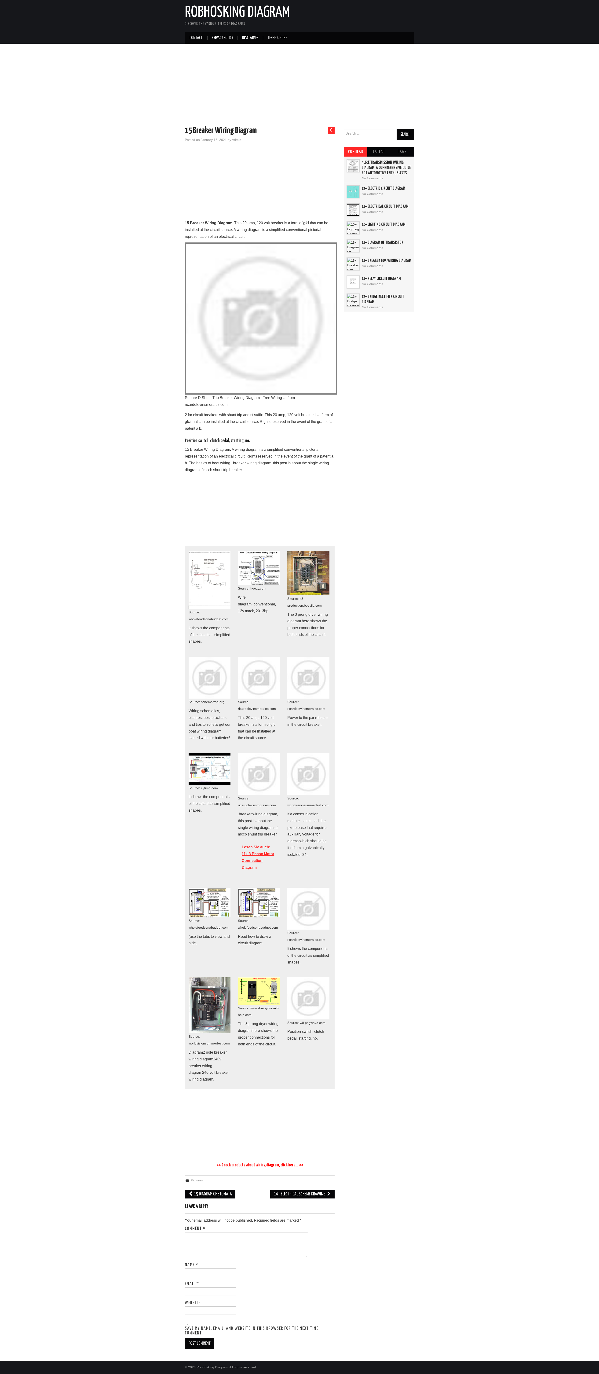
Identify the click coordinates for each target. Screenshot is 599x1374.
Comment (195, 1229)
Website (193, 1303)
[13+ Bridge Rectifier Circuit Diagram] (353, 300)
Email (192, 1284)
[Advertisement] (299, 86)
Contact (196, 38)
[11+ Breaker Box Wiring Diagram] (353, 264)
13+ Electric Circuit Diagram (383, 189)
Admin (236, 140)
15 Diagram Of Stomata (212, 1194)
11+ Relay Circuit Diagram (381, 279)
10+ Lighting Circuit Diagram (383, 225)
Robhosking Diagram (237, 12)
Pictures (197, 1180)
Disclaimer (250, 38)
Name (191, 1265)
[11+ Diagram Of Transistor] (353, 246)
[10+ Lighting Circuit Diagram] (353, 228)
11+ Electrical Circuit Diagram (385, 207)
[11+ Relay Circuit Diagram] (353, 282)
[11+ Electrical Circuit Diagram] (353, 210)
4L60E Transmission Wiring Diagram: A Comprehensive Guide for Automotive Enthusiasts (386, 168)
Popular (355, 152)
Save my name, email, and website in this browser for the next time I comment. (253, 1330)
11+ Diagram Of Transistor (382, 243)
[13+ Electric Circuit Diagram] (353, 192)
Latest (379, 152)
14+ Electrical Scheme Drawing (300, 1194)
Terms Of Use (277, 38)
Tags (402, 152)
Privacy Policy (222, 38)
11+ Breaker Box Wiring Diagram (386, 261)
